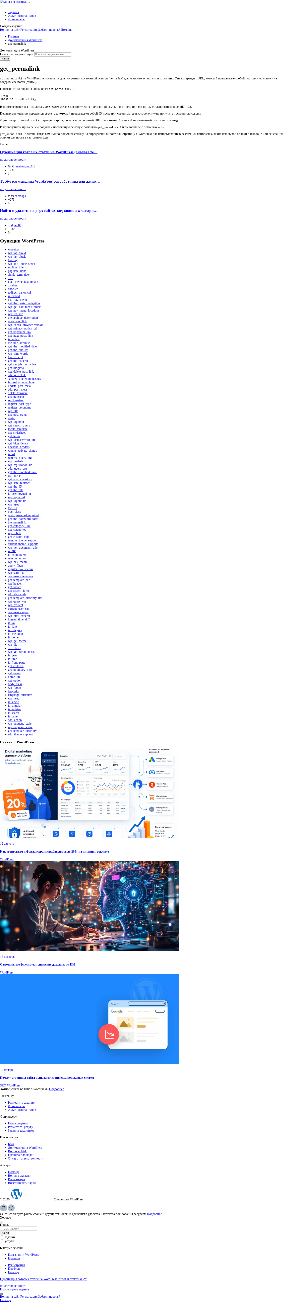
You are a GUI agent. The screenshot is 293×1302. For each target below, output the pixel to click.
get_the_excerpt (18, 360)
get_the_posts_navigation (24, 303)
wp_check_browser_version (25, 324)
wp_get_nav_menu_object (24, 307)
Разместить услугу (20, 1127)
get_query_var (17, 601)
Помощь (66, 29)
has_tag (13, 260)
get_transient (16, 396)
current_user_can (18, 608)
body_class (15, 684)
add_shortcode (17, 594)
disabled (13, 285)
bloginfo (13, 691)
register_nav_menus (20, 569)
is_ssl (11, 454)
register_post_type (19, 404)
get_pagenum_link (19, 332)
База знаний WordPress (23, 1254)
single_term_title (18, 274)
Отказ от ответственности (25, 1158)
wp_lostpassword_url (21, 439)
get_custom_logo (18, 536)
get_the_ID (15, 486)
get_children (16, 666)
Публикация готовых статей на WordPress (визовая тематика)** (43, 1279)
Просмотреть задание (14, 1289)
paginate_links (17, 271)
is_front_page (16, 662)
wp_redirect (15, 605)
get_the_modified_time (22, 472)
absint (11, 418)
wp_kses (13, 504)
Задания (13, 12)
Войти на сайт (10, 29)
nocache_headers (18, 447)
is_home (13, 637)
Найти (5, 58)
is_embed (14, 296)
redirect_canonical (19, 292)
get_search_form (18, 590)
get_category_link (19, 526)
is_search (14, 712)
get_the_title (15, 490)
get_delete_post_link (21, 371)
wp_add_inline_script (21, 263)
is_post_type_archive (21, 382)
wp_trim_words (18, 353)
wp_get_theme (17, 641)
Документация (25, 1147)
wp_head (14, 698)
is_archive (14, 709)
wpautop (13, 249)
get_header (15, 583)
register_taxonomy (19, 407)
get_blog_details (18, 443)
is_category (15, 630)
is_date (12, 626)
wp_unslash (15, 461)
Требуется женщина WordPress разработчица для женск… (50, 181)
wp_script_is (16, 572)
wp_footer (14, 687)
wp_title (13, 411)
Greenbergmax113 (23, 166)
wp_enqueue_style (19, 723)
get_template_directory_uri (25, 598)
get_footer (14, 587)
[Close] (1, 6)
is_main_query (17, 554)
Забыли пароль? (49, 29)
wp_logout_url (17, 501)
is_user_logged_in (19, 493)
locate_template (18, 429)
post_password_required (23, 515)
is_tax (11, 623)
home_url (14, 677)
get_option (14, 680)
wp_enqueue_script (20, 727)
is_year (12, 655)
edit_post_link (17, 375)
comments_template (20, 576)
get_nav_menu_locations (23, 310)
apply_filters (16, 565)
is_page (13, 716)
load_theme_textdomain (23, 281)
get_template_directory (22, 730)
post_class (14, 511)
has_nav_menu (17, 299)
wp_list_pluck (17, 256)
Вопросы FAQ (18, 1151)
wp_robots (14, 533)
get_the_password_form (23, 518)
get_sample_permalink (22, 364)
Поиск (4, 1224)
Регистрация (28, 29)
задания (10, 1237)
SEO (3, 1085)
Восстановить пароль (22, 1182)
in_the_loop (15, 633)
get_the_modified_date (22, 346)
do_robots (14, 648)
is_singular (15, 705)
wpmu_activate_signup (22, 450)
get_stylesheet (17, 432)
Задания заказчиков (21, 1130)
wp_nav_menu (17, 562)
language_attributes (20, 695)
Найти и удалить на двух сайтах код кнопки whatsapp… (48, 211)
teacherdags (18, 196)
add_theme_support (20, 734)
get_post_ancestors (20, 479)
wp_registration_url (20, 465)
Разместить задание (21, 1102)
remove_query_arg (20, 457)
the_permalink (17, 522)
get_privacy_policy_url (22, 328)
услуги (9, 1241)
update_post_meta (19, 386)
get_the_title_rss (18, 350)
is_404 (12, 551)
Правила (14, 1258)
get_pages (14, 673)
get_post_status (17, 414)
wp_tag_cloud (17, 253)
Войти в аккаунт (19, 1175)
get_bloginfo (16, 368)
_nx (10, 278)
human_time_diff (18, 619)
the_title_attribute (19, 342)
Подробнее (56, 1089)
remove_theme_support (22, 540)
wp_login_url (16, 497)
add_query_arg (17, 468)
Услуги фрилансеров (22, 15)
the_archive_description (23, 317)
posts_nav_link (17, 321)
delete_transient (18, 393)
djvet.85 (16, 225)
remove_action (17, 558)
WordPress (7, 859)
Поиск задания (18, 1123)
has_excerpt (15, 357)
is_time (12, 659)
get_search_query (19, 425)
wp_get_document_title (22, 547)
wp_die (12, 644)
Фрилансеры (16, 19)
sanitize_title (16, 267)
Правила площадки (21, 1155)
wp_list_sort (15, 314)
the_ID (12, 508)
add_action (15, 720)
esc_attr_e (14, 475)
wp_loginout (16, 421)
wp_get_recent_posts (21, 651)
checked (13, 289)
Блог (11, 1144)
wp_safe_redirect (18, 483)
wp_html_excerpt (19, 615)
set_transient (16, 400)
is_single (13, 702)
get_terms (14, 436)
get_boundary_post (20, 669)
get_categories (17, 529)
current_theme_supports (23, 544)
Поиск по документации (16, 54)
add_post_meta (17, 389)
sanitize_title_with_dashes (24, 378)
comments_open (18, 612)
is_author (14, 339)
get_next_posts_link (20, 335)
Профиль (14, 1268)
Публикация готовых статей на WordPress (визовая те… (48, 152)
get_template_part (19, 580)
